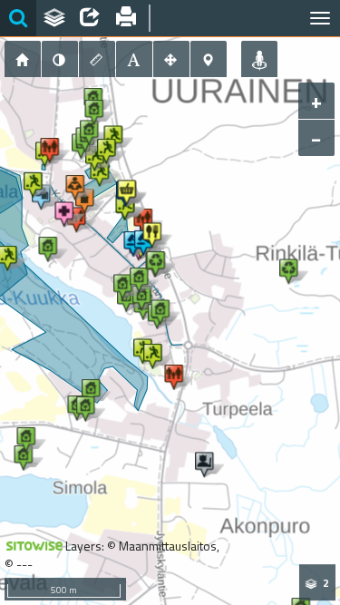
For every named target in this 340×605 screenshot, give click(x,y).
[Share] (90, 18)
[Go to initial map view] (23, 59)
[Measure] (97, 59)
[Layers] (54, 18)
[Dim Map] (60, 59)
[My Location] (259, 59)
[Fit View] (171, 59)
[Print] (126, 18)
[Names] (134, 59)
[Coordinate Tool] (208, 59)
